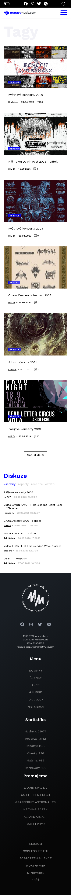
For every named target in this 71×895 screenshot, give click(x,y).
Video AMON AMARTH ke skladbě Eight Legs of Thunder (33, 506)
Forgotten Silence (36, 858)
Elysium (35, 843)
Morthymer (35, 865)
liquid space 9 (35, 787)
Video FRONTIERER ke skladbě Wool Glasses (32, 545)
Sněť (36, 880)
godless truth (35, 851)
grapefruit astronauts (35, 802)
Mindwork (35, 873)
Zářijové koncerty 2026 (18, 492)
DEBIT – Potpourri (15, 558)
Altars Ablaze (36, 817)
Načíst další (35, 455)
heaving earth (35, 809)
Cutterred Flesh (35, 795)
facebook (36, 700)
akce (35, 685)
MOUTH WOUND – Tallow (20, 533)
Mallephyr (36, 824)
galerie (35, 692)
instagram (35, 707)
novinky (35, 670)
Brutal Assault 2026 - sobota (22, 520)
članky (36, 678)
